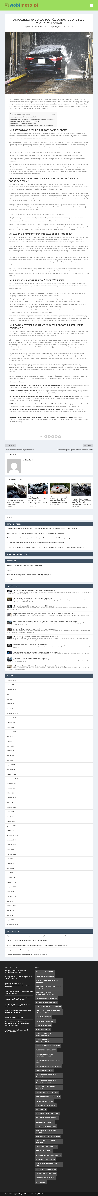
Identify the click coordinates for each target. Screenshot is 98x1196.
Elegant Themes (24, 1194)
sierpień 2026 (11, 680)
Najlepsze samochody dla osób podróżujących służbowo (15, 971)
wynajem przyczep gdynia (45, 1159)
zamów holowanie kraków (46, 1169)
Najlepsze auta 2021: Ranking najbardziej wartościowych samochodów (36, 652)
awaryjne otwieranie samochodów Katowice (45, 993)
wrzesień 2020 (11, 840)
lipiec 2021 (10, 793)
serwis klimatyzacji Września (47, 1118)
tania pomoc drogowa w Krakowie (45, 1141)
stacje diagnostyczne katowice (48, 1136)
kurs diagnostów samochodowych (42, 1040)
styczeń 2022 (11, 765)
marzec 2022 (11, 755)
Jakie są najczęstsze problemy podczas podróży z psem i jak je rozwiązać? (32, 125)
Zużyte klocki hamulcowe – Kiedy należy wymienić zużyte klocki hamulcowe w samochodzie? (44, 614)
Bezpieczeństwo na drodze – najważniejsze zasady (30, 644)
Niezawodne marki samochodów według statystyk (30, 658)
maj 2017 (10, 901)
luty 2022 (10, 760)
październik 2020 (12, 835)
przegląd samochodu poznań (47, 1093)
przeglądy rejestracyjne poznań (48, 1097)
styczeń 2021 (11, 821)
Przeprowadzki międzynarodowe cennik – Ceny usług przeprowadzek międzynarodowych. (41, 396)
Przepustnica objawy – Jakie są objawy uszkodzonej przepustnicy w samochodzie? (38, 409)
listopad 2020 (11, 830)
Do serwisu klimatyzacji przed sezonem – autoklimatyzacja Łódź (18, 1011)
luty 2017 (10, 915)
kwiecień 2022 (11, 751)
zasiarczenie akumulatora (46, 1174)
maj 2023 (10, 737)
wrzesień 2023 (11, 718)
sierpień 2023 (11, 722)
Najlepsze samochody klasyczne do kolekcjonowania (17, 1031)
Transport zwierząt (43, 1151)
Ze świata (10, 579)
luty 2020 (10, 873)
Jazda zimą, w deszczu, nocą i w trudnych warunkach (24, 565)
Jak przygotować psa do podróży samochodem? (24, 117)
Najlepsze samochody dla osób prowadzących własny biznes (27, 940)
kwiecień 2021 (11, 807)
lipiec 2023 (10, 727)
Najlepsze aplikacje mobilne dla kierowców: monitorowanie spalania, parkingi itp (40, 666)
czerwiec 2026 (11, 690)
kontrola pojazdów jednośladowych (43, 1034)
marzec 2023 (11, 746)
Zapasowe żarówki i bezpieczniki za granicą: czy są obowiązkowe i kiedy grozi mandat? (36, 542)
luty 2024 (10, 708)
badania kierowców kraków (46, 998)
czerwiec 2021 (11, 798)
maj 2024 (10, 699)
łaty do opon (41, 1182)
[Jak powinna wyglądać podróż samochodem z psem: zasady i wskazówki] (49, 63)
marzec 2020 (11, 868)
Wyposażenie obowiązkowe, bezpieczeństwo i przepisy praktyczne (29, 575)
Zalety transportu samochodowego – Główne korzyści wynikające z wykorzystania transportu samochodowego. (37, 500)
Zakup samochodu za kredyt (14, 1017)
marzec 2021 (11, 812)
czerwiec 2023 (11, 732)
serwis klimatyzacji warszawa (47, 1114)
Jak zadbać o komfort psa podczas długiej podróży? (25, 121)
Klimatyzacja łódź (43, 1029)
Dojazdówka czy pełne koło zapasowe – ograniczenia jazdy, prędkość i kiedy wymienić (35, 533)
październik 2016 (12, 924)
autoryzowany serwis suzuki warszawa (47, 981)
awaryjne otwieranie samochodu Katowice (48, 987)
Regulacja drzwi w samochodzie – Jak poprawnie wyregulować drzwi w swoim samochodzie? (37, 936)
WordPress (41, 1194)
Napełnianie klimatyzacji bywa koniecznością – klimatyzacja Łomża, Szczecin (36, 385)
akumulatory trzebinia (45, 972)
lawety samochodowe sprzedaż (48, 1046)
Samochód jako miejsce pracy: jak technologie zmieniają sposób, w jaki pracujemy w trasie (41, 417)
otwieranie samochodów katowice (45, 1087)
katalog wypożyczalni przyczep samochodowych (48, 1012)
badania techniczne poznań (46, 1002)
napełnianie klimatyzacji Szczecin (48, 1066)
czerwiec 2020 (11, 854)
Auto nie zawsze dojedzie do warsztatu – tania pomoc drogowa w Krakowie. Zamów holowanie (45, 621)
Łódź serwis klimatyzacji (45, 1178)
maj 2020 (10, 859)
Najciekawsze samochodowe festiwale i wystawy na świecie (27, 955)
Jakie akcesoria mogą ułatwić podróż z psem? (24, 123)
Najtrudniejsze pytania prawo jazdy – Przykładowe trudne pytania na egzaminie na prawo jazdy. (81, 501)
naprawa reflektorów (44, 1070)
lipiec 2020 (10, 849)
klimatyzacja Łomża (43, 1025)
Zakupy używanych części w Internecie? (23, 391)
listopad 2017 (11, 882)
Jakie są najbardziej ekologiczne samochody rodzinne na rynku (34, 591)
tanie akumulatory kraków (46, 1147)
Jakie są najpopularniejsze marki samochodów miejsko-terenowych (35, 637)
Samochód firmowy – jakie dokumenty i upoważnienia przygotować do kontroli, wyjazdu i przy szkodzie (42, 528)
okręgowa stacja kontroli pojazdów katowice (46, 1081)
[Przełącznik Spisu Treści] (52, 114)
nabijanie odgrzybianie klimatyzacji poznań (44, 1055)
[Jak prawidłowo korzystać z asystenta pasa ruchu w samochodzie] (16, 490)
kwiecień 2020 (11, 863)
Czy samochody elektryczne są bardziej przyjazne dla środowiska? (18, 1005)
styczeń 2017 (11, 920)
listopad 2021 (11, 774)
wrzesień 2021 (11, 784)
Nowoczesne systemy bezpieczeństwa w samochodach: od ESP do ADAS (18, 998)
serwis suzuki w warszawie (46, 1126)
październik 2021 (12, 779)
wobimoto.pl (38, 27)
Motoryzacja (57, 27)
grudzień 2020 (11, 826)
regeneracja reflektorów (45, 1105)
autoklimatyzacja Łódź (45, 976)
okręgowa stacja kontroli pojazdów (46, 1075)
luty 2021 (10, 816)
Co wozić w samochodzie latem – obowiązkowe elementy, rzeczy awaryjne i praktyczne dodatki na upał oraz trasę (45, 547)
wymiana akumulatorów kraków (48, 1155)
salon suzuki (41, 1109)
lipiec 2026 (10, 685)
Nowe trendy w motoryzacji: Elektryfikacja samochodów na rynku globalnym (17, 985)
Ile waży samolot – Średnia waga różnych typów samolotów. (18, 977)
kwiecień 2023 (11, 741)
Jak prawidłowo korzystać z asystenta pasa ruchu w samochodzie (16, 502)
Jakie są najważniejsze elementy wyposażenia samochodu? (32, 598)
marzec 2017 (11, 910)
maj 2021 (10, 802)
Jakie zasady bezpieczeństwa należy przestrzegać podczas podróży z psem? (33, 119)
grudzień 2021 (11, 769)
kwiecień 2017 (11, 906)
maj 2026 (10, 694)
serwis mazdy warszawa (45, 1122)
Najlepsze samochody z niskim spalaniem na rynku (24, 950)
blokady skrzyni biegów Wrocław (48, 1007)
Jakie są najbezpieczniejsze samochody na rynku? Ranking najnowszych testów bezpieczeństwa (59, 499)
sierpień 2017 (11, 887)
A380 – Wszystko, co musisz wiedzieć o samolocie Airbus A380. (31, 404)
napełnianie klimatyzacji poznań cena (48, 1061)
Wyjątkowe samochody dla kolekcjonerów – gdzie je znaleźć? (19, 992)
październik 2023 (12, 713)
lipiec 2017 (10, 892)
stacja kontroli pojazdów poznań (46, 1131)
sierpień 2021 (11, 788)
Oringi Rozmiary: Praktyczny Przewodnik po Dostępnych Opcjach (34, 629)
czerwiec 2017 (11, 896)
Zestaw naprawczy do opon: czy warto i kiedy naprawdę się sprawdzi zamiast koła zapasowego (39, 538)
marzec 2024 (11, 704)
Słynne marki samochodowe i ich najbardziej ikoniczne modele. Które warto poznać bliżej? (37, 945)
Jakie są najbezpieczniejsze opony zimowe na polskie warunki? (34, 606)
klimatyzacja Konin (43, 1017)
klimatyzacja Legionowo (45, 1021)
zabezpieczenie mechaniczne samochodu (46, 1164)
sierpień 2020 (11, 845)
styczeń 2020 (11, 877)
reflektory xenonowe (44, 1101)
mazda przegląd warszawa (46, 1050)
